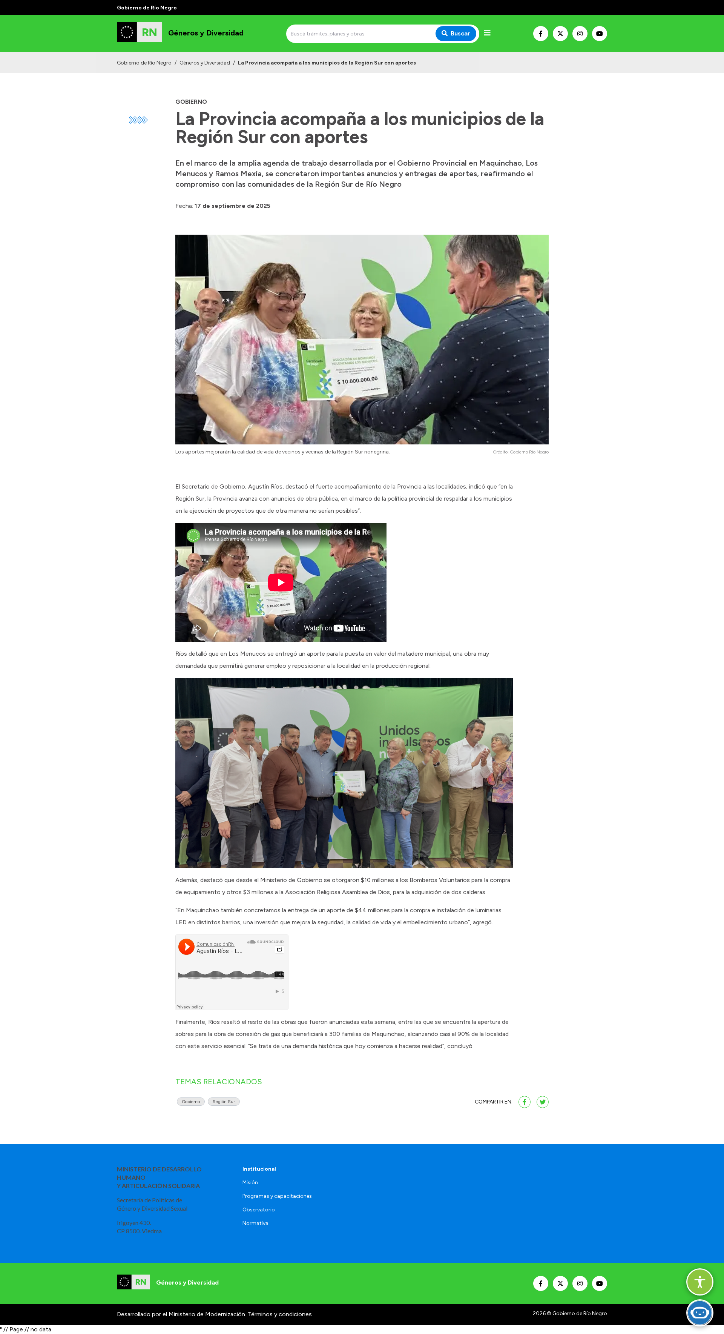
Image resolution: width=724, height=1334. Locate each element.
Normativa (255, 1223)
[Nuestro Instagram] (579, 33)
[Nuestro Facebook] (540, 33)
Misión (250, 1182)
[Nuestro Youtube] (599, 33)
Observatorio (258, 1209)
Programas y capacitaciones (277, 1196)
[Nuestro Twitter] (560, 33)
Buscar (460, 33)
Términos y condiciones (280, 1314)
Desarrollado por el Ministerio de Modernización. (181, 1314)
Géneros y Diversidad (204, 63)
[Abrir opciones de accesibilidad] (699, 1282)
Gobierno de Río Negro (144, 63)
